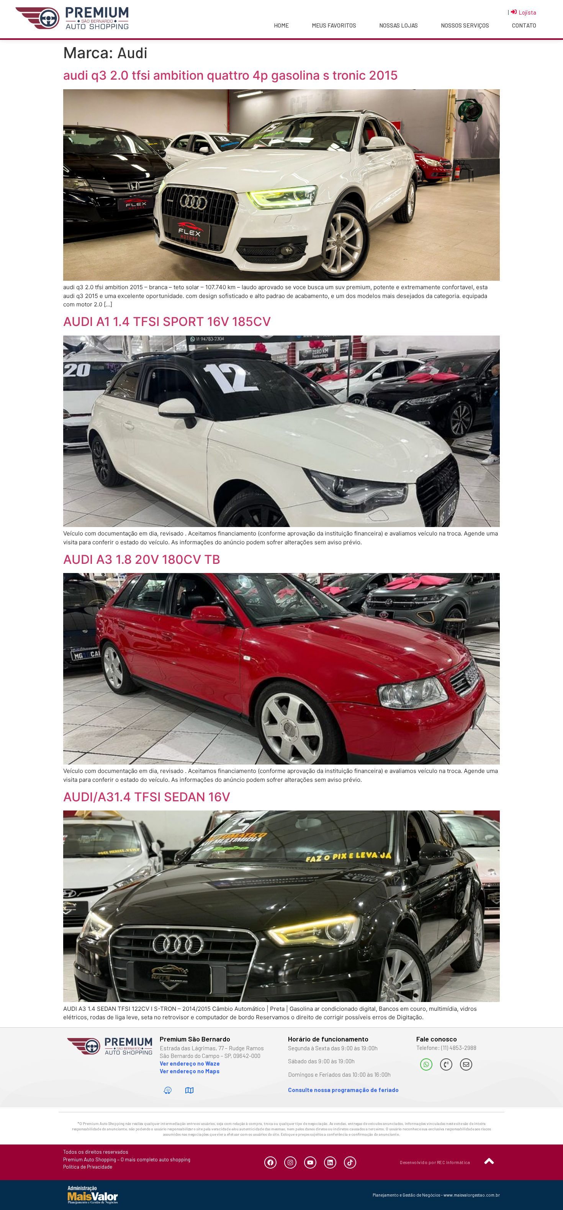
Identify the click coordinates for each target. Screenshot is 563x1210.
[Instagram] (290, 1162)
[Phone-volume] (446, 1064)
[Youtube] (310, 1162)
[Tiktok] (350, 1162)
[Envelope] (466, 1064)
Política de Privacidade (87, 1167)
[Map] (190, 1090)
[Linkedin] (330, 1162)
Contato (524, 25)
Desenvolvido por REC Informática (435, 1162)
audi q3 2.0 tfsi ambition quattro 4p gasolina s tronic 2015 (230, 75)
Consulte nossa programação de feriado (343, 1089)
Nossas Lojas (398, 25)
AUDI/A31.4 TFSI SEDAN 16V (146, 796)
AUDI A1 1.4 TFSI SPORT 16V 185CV (167, 321)
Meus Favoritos (334, 25)
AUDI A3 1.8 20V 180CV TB (141, 559)
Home (281, 25)
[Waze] (168, 1090)
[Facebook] (270, 1162)
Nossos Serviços (465, 25)
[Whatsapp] (426, 1064)
